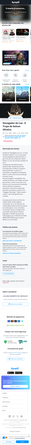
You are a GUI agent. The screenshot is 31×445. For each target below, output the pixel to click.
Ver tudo (27, 70)
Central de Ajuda (16, 352)
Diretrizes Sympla (15, 431)
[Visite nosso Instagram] (14, 416)
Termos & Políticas (20, 438)
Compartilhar (16, 118)
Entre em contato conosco (19, 427)
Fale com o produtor (17, 304)
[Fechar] (29, 436)
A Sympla (5, 406)
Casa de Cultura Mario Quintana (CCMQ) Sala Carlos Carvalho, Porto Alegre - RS (15, 137)
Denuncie (6, 282)
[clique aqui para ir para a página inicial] (15, 2)
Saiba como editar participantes (12, 253)
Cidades (4, 393)
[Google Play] (18, 373)
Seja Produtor (6, 402)
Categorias (5, 397)
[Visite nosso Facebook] (21, 416)
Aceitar (22, 441)
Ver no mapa (9, 273)
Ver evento (15, 17)
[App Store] (10, 373)
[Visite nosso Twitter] (18, 416)
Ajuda (4, 410)
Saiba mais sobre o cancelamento (12, 240)
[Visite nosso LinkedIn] (10, 416)
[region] (15, 439)
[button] (5, 437)
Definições (8, 441)
